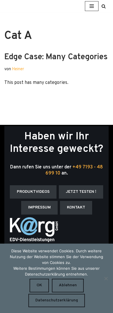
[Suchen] (103, 6)
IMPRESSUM (39, 207)
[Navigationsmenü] (92, 6)
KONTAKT (76, 207)
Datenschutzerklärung (56, 300)
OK (39, 285)
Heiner (18, 69)
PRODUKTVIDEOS (33, 191)
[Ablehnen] (106, 278)
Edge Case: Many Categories (55, 57)
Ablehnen (68, 285)
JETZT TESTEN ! (81, 191)
